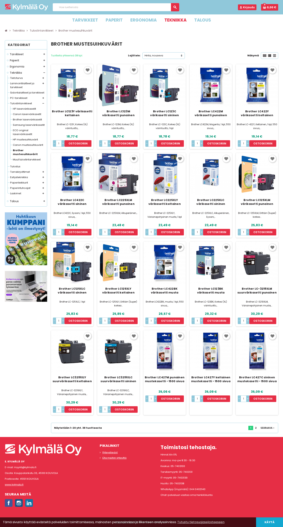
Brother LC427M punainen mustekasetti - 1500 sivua (164, 379)
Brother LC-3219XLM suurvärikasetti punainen (257, 290)
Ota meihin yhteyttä (114, 458)
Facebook (9, 503)
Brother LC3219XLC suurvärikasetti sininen (118, 379)
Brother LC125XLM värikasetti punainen (257, 202)
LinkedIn (29, 503)
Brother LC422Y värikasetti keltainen (257, 113)
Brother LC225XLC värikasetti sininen (210, 202)
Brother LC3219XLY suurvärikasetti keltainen (72, 379)
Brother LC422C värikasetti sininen (72, 202)
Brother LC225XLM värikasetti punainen (118, 202)
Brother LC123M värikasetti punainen (118, 113)
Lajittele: (134, 55)
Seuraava (267, 427)
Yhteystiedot (110, 452)
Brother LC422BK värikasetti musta (164, 290)
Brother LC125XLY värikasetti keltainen (118, 290)
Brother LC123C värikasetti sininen (164, 113)
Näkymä (253, 55)
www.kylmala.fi (14, 484)
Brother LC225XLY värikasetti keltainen (164, 202)
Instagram (19, 503)
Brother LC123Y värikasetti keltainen (72, 113)
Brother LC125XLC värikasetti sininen (72, 290)
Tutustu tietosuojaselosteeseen (200, 522)
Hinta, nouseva (154, 55)
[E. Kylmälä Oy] (26, 7)
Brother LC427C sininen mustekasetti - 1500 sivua (257, 379)
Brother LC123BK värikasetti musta (211, 290)
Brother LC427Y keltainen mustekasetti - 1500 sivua (210, 379)
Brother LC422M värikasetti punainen (211, 113)
